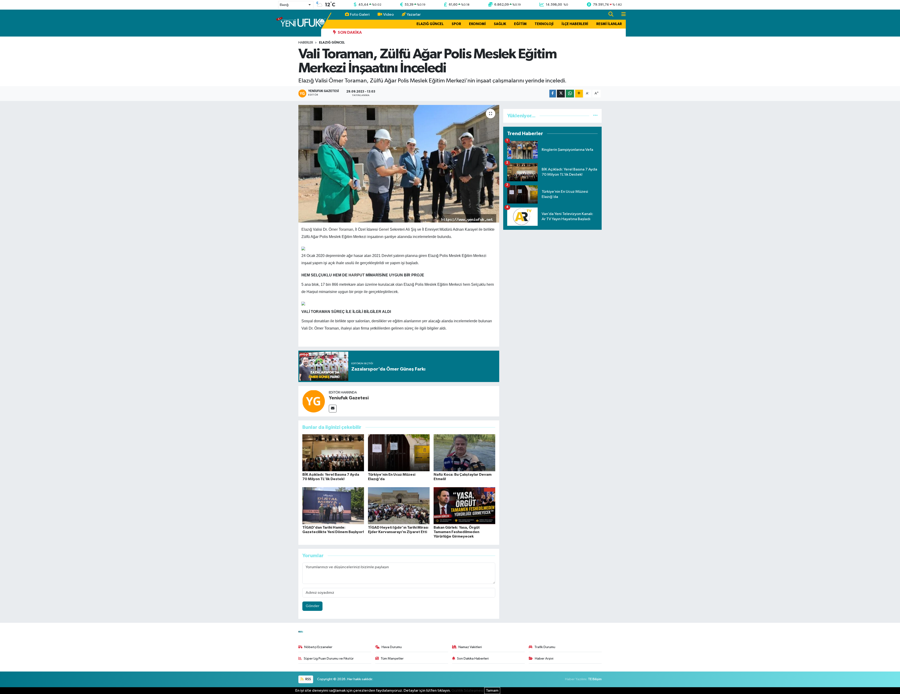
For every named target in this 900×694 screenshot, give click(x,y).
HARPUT (357, 275)
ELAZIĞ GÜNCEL (430, 24)
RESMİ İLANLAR (609, 24)
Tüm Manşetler (392, 658)
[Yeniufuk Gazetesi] (313, 401)
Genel (384, 229)
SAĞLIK (500, 24)
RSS (308, 679)
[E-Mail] (333, 408)
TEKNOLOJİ (544, 24)
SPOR (456, 24)
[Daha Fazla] (579, 93)
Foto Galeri (360, 15)
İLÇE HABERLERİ (575, 24)
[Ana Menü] (621, 15)
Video (388, 15)
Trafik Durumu (544, 647)
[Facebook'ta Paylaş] (552, 93)
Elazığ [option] (284, 5)
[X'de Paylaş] (561, 93)
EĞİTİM (520, 24)
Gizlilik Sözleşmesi (467, 691)
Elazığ (306, 229)
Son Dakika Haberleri (473, 658)
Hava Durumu (392, 647)
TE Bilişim (595, 679)
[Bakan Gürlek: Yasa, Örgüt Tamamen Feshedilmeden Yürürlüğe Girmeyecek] (464, 506)
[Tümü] (595, 116)
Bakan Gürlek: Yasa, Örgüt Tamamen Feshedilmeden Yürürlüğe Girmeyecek (457, 532)
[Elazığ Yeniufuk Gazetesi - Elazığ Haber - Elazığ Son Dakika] (300, 23)
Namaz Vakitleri (470, 647)
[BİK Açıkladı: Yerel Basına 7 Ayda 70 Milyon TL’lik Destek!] (333, 453)
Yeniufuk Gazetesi (349, 398)
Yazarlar (414, 15)
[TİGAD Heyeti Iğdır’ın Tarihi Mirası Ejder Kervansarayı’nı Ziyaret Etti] (399, 506)
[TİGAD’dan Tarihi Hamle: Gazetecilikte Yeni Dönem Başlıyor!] (333, 506)
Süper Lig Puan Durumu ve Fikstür (329, 658)
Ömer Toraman (341, 229)
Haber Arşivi (544, 658)
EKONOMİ (477, 24)
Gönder (312, 606)
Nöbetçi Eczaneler (318, 647)
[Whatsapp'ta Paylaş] (570, 93)
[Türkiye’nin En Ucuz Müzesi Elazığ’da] (399, 453)
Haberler (305, 42)
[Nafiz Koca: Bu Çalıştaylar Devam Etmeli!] (464, 453)
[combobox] (295, 5)
